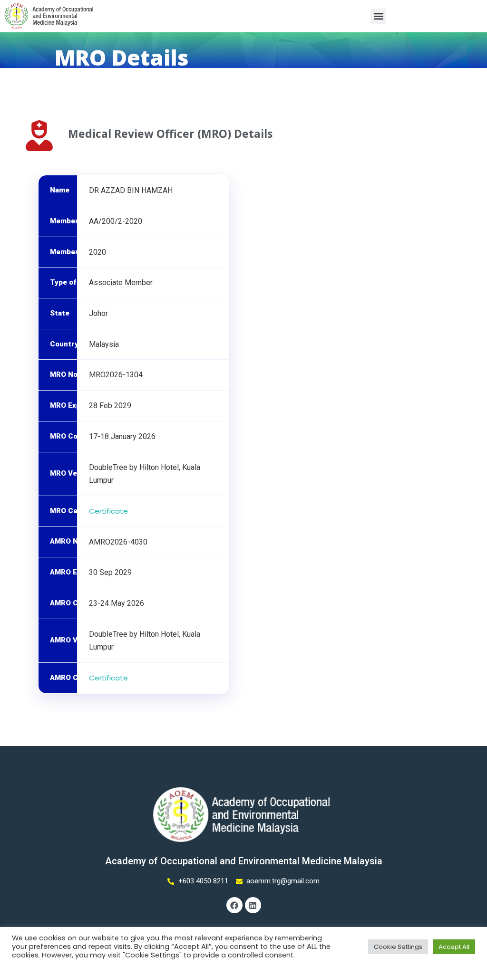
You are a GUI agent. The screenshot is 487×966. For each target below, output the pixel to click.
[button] (378, 16)
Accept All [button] (453, 946)
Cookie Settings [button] (398, 946)
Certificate (108, 511)
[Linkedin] (253, 905)
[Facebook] (234, 905)
